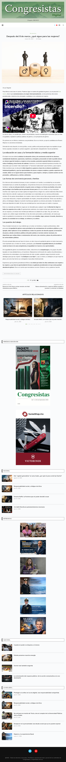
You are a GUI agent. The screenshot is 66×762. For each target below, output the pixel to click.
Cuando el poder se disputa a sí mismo (26, 645)
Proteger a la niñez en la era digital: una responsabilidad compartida (36, 693)
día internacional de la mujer (12, 273)
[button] (5, 312)
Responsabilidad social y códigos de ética (18, 319)
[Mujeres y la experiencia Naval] (7, 736)
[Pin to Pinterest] (34, 280)
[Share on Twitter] (32, 280)
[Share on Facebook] (30, 280)
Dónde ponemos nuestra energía (24, 655)
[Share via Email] (37, 280)
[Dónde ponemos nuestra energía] (7, 657)
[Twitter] (54, 25)
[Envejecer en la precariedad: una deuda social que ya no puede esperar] (7, 726)
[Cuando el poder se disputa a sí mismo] (7, 647)
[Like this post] (28, 280)
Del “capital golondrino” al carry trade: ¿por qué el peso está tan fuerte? (38, 476)
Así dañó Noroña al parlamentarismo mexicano (29, 507)
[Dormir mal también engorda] (7, 668)
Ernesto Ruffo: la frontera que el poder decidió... (48, 319)
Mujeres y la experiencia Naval (24, 734)
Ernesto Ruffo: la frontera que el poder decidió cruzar (31, 497)
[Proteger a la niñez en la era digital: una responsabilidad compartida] (7, 695)
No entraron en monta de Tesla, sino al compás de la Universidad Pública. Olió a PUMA (38, 714)
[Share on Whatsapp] (35, 280)
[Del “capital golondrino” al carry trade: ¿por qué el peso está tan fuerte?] (7, 478)
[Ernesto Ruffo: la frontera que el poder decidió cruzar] (48, 307)
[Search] (63, 25)
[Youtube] (56, 25)
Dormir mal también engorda (23, 666)
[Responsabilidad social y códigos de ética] (18, 307)
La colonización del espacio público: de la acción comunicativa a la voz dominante (37, 677)
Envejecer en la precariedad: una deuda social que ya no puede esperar (37, 724)
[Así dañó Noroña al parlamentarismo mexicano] (7, 509)
